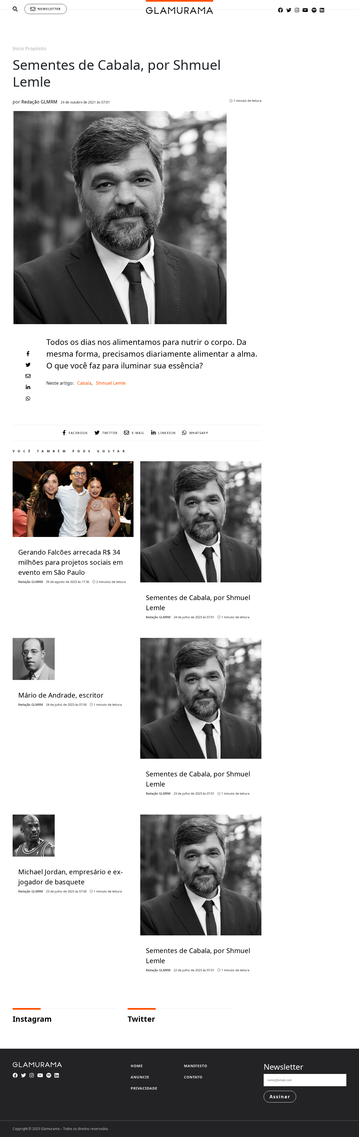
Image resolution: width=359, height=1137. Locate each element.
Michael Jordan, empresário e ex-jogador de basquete (70, 876)
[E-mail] (28, 376)
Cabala (84, 383)
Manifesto (195, 1065)
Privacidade (144, 1088)
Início (18, 48)
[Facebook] (28, 354)
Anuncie (140, 1077)
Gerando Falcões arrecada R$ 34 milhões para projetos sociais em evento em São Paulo (70, 562)
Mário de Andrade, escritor (60, 695)
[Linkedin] (28, 387)
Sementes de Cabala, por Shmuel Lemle (198, 602)
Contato (193, 1077)
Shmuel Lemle (111, 383)
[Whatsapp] (28, 399)
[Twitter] (28, 365)
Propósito (35, 48)
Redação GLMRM (39, 102)
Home (137, 1065)
